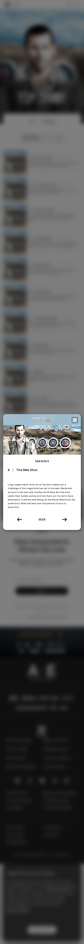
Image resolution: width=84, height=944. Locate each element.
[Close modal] (75, 420)
